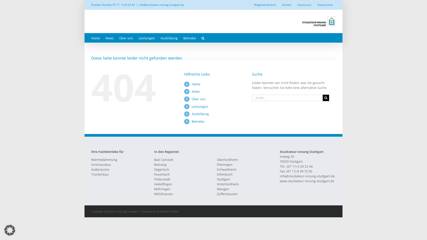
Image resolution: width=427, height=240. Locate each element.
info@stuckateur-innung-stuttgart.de (161, 5)
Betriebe (198, 121)
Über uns (198, 99)
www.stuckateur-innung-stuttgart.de (307, 181)
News (196, 91)
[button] (202, 38)
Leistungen (200, 106)
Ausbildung (200, 114)
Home (196, 84)
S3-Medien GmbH (167, 211)
